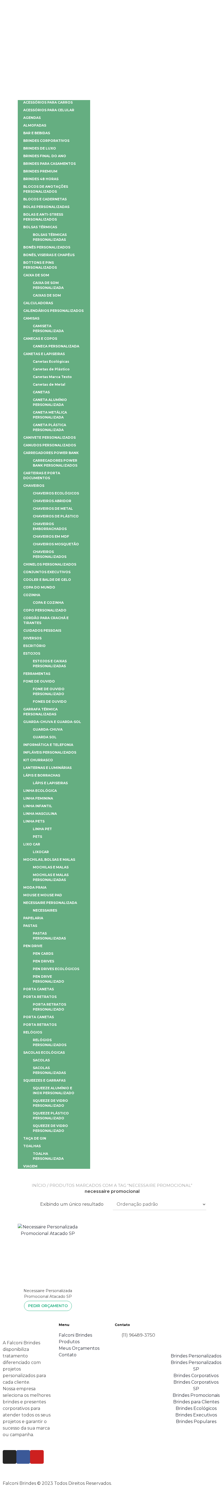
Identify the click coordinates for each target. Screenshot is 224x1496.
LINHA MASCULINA (40, 814)
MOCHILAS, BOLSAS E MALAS (49, 859)
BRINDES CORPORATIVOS (46, 141)
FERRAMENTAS (36, 674)
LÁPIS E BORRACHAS (41, 775)
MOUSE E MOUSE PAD (42, 895)
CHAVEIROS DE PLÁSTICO (56, 516)
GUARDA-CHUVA (48, 729)
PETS (37, 837)
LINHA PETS (34, 821)
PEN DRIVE (32, 946)
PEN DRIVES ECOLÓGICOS (56, 969)
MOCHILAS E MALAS (51, 867)
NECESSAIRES (45, 910)
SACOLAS (41, 1060)
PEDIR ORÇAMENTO (48, 1305)
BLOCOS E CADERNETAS (45, 199)
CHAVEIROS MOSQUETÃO (56, 544)
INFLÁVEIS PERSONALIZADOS (49, 752)
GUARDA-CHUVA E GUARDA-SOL (52, 722)
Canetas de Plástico (51, 369)
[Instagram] (9, 1457)
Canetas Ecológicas (51, 361)
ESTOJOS (31, 653)
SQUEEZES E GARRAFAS (44, 1080)
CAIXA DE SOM (36, 275)
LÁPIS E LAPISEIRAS (50, 783)
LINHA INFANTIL (37, 806)
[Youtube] (37, 1457)
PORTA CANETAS (38, 989)
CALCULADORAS (38, 303)
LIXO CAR (31, 844)
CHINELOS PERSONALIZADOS (49, 564)
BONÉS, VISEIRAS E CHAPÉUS (49, 255)
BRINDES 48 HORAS (40, 179)
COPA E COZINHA (48, 603)
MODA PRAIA (34, 887)
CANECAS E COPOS (40, 338)
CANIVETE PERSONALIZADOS (49, 437)
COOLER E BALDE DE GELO (47, 580)
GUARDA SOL (45, 737)
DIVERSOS (32, 638)
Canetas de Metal (49, 384)
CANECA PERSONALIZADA (56, 346)
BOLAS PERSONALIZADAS (46, 207)
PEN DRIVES (43, 961)
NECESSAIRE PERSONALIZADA (50, 903)
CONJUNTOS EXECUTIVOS (46, 572)
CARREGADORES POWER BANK (51, 453)
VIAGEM (30, 1166)
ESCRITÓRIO (34, 646)
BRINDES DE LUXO (39, 148)
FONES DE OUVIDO (50, 701)
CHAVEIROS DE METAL (53, 509)
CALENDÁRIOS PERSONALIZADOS (53, 311)
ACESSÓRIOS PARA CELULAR (48, 110)
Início (39, 1185)
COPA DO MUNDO (39, 587)
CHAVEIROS (33, 486)
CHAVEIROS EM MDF (51, 536)
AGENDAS (32, 118)
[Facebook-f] (23, 1457)
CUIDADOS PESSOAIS (42, 630)
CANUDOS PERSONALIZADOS (49, 445)
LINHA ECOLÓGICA (40, 791)
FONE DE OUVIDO (39, 681)
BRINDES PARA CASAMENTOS (49, 164)
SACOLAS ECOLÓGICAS (44, 1052)
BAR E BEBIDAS (36, 133)
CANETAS (41, 392)
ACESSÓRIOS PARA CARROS (48, 102)
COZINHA (31, 595)
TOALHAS (32, 1146)
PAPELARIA (33, 918)
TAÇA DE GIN (34, 1138)
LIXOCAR (41, 852)
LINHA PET (42, 829)
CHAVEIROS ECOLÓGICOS (56, 493)
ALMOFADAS (34, 125)
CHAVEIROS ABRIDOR (52, 501)
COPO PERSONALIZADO (44, 610)
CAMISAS (31, 318)
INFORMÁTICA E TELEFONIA (48, 745)
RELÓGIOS (32, 1032)
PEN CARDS (43, 954)
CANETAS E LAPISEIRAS (44, 354)
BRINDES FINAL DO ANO (44, 156)
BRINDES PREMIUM (40, 171)
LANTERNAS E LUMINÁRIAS (47, 768)
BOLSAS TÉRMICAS (40, 227)
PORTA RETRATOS (40, 997)
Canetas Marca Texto (52, 377)
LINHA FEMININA (38, 798)
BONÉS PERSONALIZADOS (46, 247)
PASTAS (30, 926)
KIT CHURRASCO (38, 760)
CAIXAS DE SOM (47, 295)
